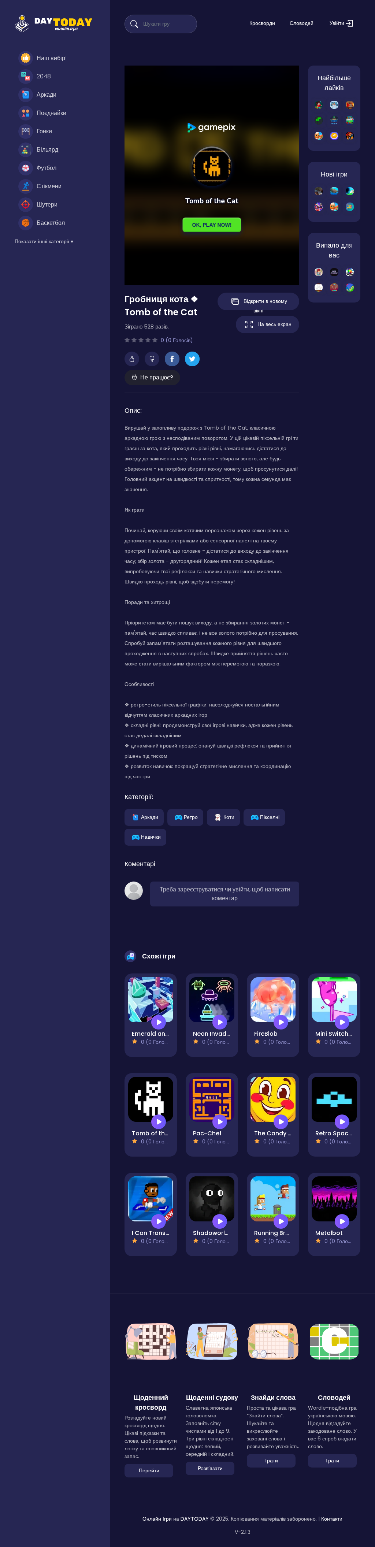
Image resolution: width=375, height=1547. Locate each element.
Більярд (47, 149)
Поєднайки (51, 113)
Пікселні (269, 816)
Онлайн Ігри (157, 1518)
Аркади (46, 94)
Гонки (44, 131)
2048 (44, 76)
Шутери (47, 204)
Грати (271, 1460)
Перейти (149, 1470)
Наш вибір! (52, 58)
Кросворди (262, 23)
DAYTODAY (195, 1518)
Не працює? (156, 377)
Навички (151, 836)
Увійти (338, 23)
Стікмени (49, 186)
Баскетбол (51, 223)
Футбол (46, 168)
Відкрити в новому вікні (265, 303)
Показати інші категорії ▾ (44, 241)
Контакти (331, 1518)
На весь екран (274, 324)
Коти (228, 816)
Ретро (191, 816)
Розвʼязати (210, 1468)
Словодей (301, 23)
